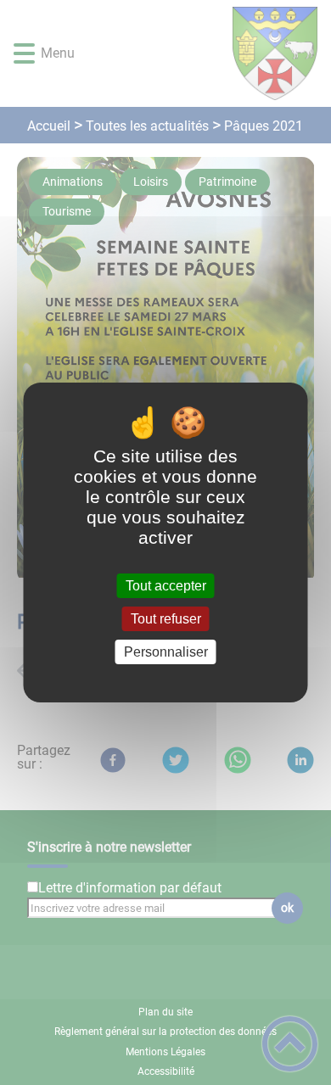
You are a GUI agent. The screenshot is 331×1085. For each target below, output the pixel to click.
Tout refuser (166, 619)
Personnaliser (166, 652)
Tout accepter (166, 586)
